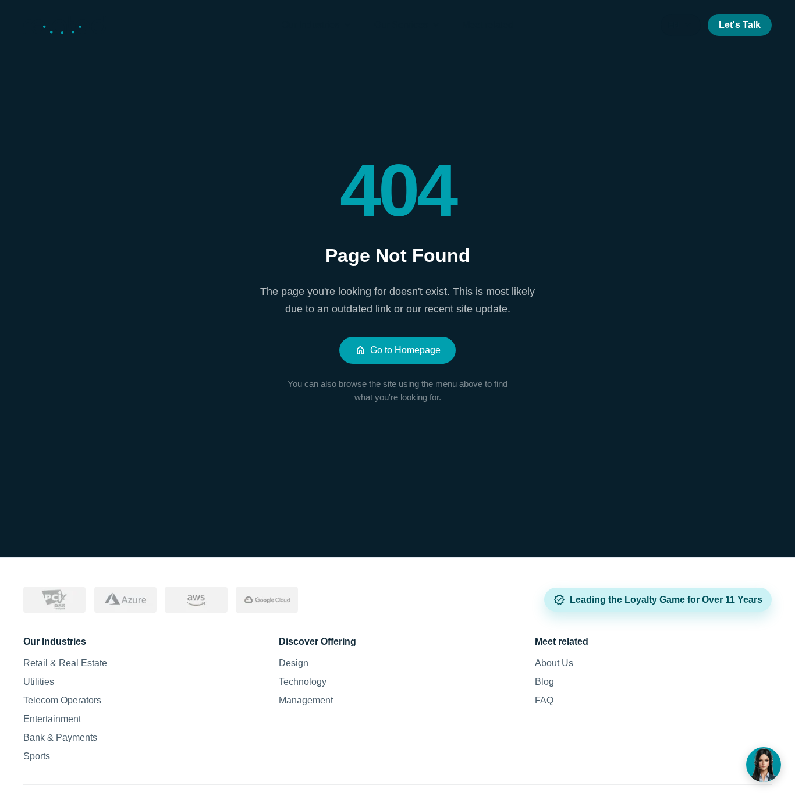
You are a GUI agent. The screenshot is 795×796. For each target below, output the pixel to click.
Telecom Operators (62, 700)
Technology (302, 682)
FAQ (544, 700)
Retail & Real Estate (65, 663)
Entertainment (52, 719)
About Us (554, 663)
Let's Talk (740, 25)
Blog (544, 682)
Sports (36, 756)
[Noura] (763, 764)
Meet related (487, 25)
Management (306, 700)
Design (293, 663)
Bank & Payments (60, 737)
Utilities (38, 682)
